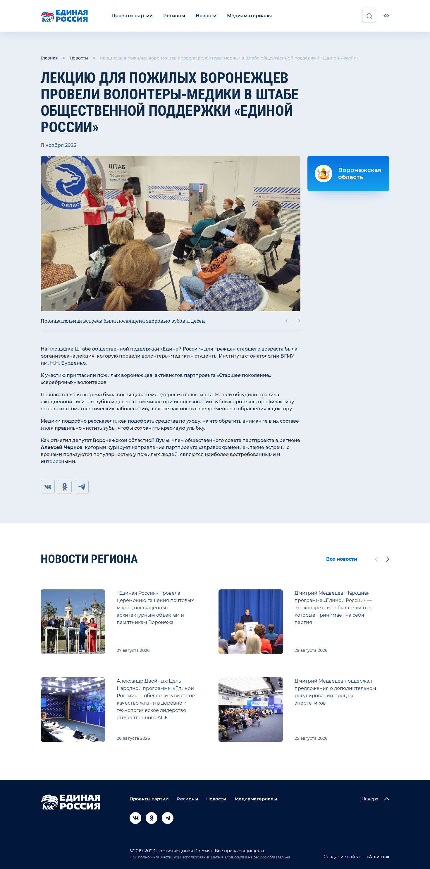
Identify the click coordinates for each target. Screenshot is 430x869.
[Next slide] (298, 321)
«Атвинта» (377, 856)
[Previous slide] (287, 321)
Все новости (341, 559)
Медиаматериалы (249, 15)
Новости (206, 15)
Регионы (174, 15)
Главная (49, 58)
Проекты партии (132, 15)
